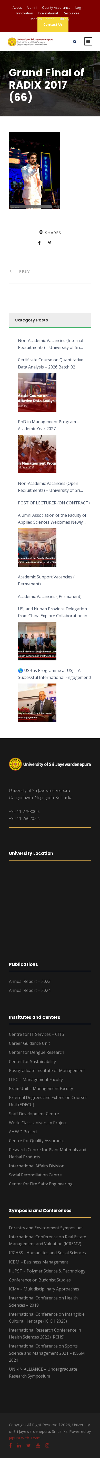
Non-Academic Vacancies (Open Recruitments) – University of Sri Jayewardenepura (49, 487)
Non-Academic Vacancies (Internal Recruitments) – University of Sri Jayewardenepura (50, 344)
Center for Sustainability (32, 1061)
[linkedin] (19, 1445)
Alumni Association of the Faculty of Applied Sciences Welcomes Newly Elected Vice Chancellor (52, 519)
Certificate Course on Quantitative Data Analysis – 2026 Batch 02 (50, 363)
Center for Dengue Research (36, 1052)
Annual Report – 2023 (30, 981)
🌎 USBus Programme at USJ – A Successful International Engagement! (54, 674)
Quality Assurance (56, 7)
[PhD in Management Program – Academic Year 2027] (37, 454)
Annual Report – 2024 (30, 990)
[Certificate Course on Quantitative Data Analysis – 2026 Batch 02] (37, 392)
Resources (71, 13)
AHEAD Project (23, 1131)
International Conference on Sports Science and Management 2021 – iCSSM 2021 (47, 1353)
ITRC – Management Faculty (36, 1079)
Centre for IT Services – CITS (36, 1034)
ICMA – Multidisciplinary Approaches (44, 1289)
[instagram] (47, 1445)
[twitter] (28, 1445)
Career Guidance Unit (29, 1043)
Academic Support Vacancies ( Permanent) (46, 580)
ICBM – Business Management (38, 1262)
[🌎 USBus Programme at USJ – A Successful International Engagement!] (37, 703)
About (17, 7)
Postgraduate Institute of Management (47, 1070)
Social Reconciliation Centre (35, 1175)
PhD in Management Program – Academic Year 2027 (48, 425)
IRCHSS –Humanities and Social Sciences (47, 1253)
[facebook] (10, 1445)
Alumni (32, 7)
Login (79, 7)
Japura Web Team (25, 1437)
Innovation (24, 13)
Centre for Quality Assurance (37, 1140)
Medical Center (42, 18)
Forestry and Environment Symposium (46, 1228)
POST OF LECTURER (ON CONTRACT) (54, 503)
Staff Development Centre (34, 1113)
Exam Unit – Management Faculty (41, 1088)
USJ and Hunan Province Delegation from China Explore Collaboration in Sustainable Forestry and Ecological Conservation (52, 612)
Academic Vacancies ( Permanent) (50, 596)
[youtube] (38, 1445)
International (48, 13)
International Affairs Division (36, 1166)
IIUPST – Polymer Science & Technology (47, 1271)
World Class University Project (38, 1122)
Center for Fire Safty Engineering (41, 1184)
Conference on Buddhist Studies (40, 1280)
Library (64, 18)
